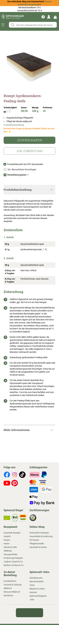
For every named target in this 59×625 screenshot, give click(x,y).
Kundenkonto (10, 581)
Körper (7, 540)
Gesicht (7, 536)
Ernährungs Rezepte (13, 558)
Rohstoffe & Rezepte (39, 533)
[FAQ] (43, 17)
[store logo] (13, 16)
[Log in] (49, 17)
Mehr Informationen (17, 430)
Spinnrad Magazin (38, 596)
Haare (6, 543)
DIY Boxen (34, 540)
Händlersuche (36, 578)
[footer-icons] (7, 475)
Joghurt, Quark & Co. (13, 561)
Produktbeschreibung (14, 125)
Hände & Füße (10, 547)
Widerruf (8, 588)
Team (32, 585)
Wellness (8, 551)
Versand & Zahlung (12, 584)
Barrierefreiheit (36, 581)
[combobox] (33, 25)
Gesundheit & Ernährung (40, 536)
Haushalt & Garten (38, 547)
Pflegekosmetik (36, 543)
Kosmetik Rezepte (12, 533)
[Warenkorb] (55, 17)
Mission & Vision (37, 589)
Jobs (31, 599)
